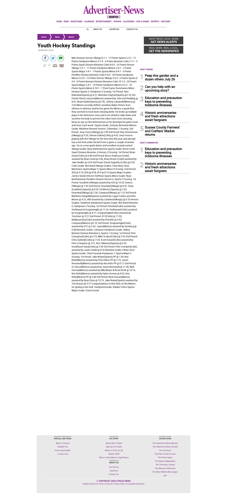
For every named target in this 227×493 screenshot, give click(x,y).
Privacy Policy (119, 484)
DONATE (183, 3)
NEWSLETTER (168, 3)
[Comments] (61, 58)
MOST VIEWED (146, 69)
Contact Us (132, 29)
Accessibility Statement (135, 484)
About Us (97, 29)
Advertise (114, 29)
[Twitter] (53, 58)
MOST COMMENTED (149, 142)
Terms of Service (105, 484)
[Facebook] (45, 58)
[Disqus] (87, 329)
